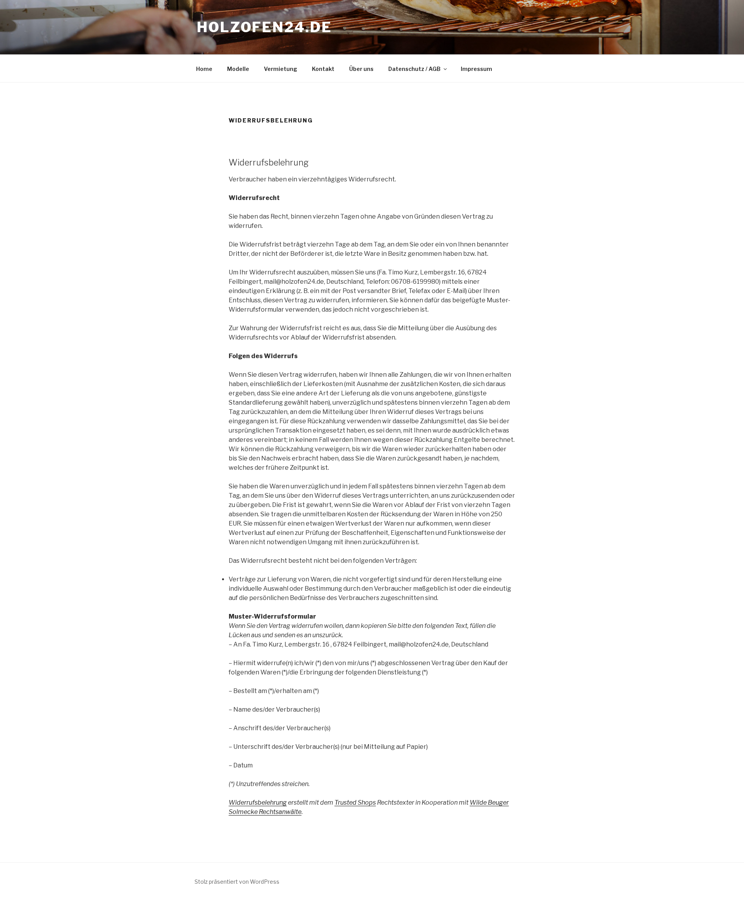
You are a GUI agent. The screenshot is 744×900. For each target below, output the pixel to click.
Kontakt (323, 69)
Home (204, 69)
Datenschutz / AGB (414, 69)
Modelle (238, 69)
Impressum (476, 69)
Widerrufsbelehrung (258, 802)
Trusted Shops (355, 802)
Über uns (361, 69)
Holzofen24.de (264, 27)
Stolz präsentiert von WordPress (237, 881)
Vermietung (280, 69)
